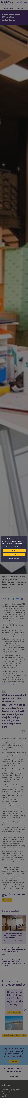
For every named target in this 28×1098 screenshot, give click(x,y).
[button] (14, 558)
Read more (18, 546)
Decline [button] (14, 554)
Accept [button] (14, 550)
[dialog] (14, 549)
